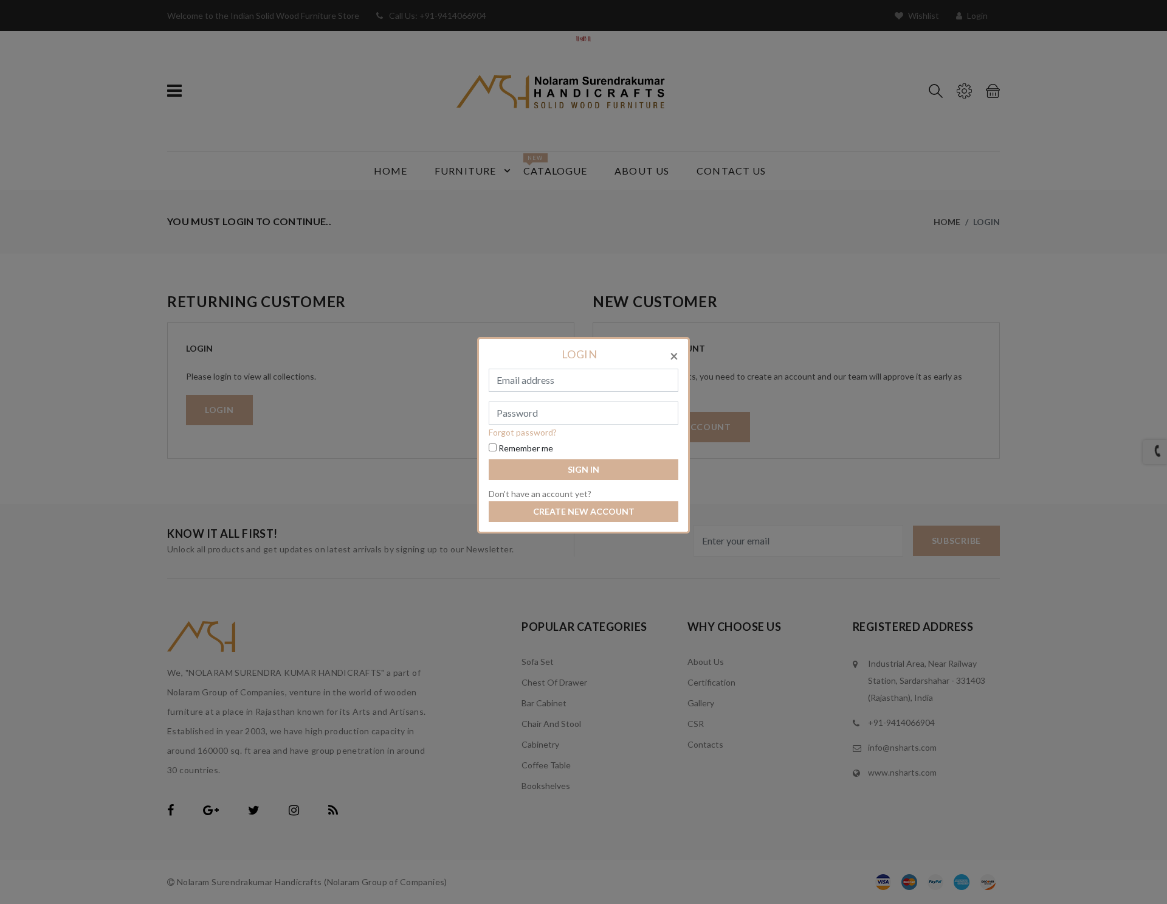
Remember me (525, 448)
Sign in (583, 469)
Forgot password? (523, 432)
